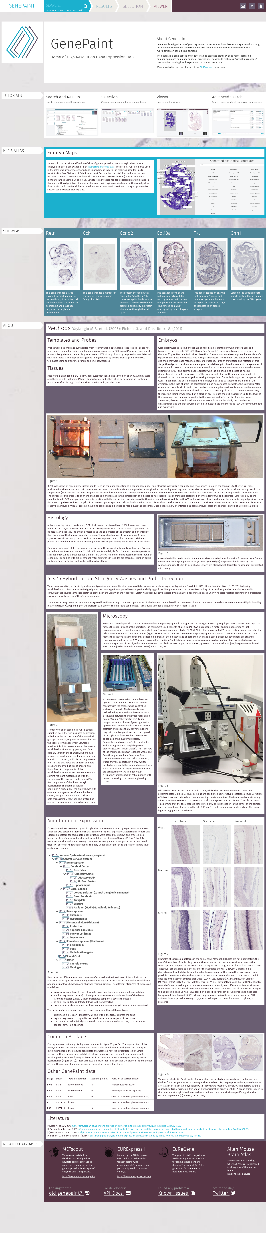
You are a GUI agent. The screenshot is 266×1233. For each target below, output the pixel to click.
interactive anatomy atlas (101, 167)
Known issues (173, 1193)
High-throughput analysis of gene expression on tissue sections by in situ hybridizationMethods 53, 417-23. (144, 1136)
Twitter (221, 1193)
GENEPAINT (21, 6)
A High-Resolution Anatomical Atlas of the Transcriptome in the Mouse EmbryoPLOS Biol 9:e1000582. (130, 1132)
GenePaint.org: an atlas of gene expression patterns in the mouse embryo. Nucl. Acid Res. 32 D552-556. (126, 1126)
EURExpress (206, 67)
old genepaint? (66, 1193)
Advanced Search (55, 11)
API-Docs (114, 1193)
